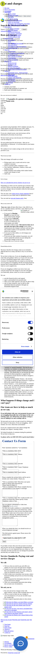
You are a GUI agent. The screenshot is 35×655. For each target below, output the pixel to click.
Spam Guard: (14, 538)
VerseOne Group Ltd (14, 652)
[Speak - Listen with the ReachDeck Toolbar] (2, 3)
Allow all (17, 352)
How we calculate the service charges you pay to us (15, 182)
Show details (25, 346)
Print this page (16, 619)
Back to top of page (6, 619)
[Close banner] (32, 291)
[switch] (30, 328)
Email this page (25, 619)
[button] (20, 643)
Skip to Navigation (9, 9)
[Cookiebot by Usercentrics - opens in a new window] (21, 291)
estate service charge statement (20, 193)
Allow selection (17, 357)
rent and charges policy (17, 198)
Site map (6, 8)
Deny (17, 362)
